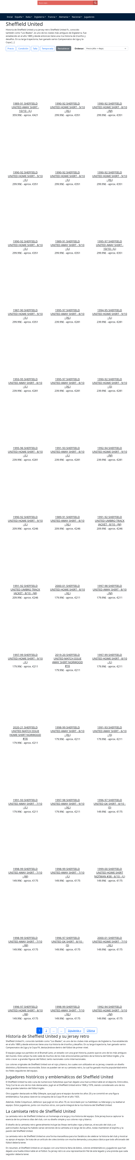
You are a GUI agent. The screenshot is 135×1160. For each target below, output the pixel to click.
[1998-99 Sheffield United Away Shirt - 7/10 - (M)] (25, 842)
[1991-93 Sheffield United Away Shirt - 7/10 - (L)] (25, 773)
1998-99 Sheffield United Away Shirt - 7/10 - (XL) (67, 1010)
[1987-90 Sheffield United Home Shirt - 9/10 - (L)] (25, 283)
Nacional (76, 16)
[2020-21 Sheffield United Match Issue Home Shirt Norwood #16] (25, 700)
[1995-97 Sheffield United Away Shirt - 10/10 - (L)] (109, 214)
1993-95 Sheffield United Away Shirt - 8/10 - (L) (25, 382)
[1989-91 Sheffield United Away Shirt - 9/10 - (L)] (67, 214)
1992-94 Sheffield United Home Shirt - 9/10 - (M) (109, 451)
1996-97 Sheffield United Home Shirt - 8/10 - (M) (25, 1010)
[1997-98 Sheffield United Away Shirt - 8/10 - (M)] (109, 558)
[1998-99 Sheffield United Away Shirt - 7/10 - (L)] (67, 842)
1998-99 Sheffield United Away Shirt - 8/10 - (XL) (67, 730)
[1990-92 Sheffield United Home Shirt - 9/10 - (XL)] (67, 76)
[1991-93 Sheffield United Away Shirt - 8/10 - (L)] (67, 421)
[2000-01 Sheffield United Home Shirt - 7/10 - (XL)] (109, 911)
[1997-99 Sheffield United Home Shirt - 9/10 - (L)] (25, 627)
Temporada (47, 48)
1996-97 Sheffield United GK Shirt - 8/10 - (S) (110, 803)
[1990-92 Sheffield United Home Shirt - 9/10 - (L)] (25, 145)
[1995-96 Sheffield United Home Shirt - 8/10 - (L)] (25, 421)
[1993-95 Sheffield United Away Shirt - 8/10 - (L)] (25, 352)
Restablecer (63, 48)
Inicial (10, 16)
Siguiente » (74, 1030)
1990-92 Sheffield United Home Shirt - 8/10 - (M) (109, 107)
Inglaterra (39, 16)
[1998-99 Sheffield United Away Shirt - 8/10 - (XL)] (67, 700)
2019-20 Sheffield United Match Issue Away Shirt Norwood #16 (67, 660)
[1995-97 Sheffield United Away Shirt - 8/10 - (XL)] (67, 283)
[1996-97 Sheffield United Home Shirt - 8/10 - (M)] (25, 979)
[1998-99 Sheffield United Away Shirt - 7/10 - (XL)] (67, 979)
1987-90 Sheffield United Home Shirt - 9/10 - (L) (25, 313)
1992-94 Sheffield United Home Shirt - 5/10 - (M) (109, 1010)
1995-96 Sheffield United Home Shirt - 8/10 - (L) (25, 451)
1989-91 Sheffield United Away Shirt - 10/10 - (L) (25, 107)
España (18, 16)
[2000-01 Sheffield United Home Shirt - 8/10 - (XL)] (67, 558)
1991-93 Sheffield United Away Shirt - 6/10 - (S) (110, 730)
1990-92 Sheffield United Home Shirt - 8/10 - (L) (67, 175)
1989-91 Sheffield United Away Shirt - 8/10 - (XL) (67, 520)
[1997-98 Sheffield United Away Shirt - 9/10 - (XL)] (67, 773)
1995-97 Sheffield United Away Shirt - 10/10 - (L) (109, 244)
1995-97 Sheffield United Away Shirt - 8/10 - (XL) (67, 313)
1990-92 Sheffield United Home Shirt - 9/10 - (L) (25, 175)
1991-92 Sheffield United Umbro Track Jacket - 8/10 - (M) (109, 520)
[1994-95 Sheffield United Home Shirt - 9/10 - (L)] (109, 283)
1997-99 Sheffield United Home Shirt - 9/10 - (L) (25, 658)
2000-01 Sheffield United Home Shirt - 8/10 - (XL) (67, 589)
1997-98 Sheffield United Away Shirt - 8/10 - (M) (110, 589)
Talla (35, 48)
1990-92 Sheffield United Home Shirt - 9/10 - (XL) (67, 107)
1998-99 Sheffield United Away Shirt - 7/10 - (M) (25, 872)
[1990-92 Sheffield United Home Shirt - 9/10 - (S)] (109, 352)
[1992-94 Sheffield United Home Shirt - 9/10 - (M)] (109, 421)
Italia (28, 16)
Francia (51, 16)
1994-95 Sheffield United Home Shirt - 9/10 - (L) (109, 313)
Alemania (63, 16)
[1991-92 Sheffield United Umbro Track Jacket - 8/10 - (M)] (109, 490)
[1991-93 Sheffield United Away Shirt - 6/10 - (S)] (109, 700)
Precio (11, 48)
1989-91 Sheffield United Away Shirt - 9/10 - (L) (67, 244)
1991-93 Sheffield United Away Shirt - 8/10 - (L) (67, 451)
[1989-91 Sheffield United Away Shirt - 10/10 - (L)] (25, 76)
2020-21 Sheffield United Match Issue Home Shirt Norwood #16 (25, 732)
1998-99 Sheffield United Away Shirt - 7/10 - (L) (67, 872)
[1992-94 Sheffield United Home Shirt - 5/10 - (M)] (109, 979)
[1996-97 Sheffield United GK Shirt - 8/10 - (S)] (109, 773)
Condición (23, 48)
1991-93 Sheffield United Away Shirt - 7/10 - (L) (25, 803)
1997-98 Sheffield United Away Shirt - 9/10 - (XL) (67, 803)
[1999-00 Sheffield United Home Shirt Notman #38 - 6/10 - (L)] (109, 842)
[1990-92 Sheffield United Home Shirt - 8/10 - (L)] (67, 145)
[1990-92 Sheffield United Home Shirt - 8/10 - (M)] (109, 76)
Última (91, 1030)
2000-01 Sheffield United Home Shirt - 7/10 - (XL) (109, 941)
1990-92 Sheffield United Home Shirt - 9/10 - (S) (109, 382)
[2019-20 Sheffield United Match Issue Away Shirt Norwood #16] (67, 627)
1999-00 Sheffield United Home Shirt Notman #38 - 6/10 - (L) (109, 872)
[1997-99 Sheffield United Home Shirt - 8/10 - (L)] (109, 627)
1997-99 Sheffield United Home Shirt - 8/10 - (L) (109, 658)
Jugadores (89, 16)
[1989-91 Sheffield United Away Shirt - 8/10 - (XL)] (67, 490)
